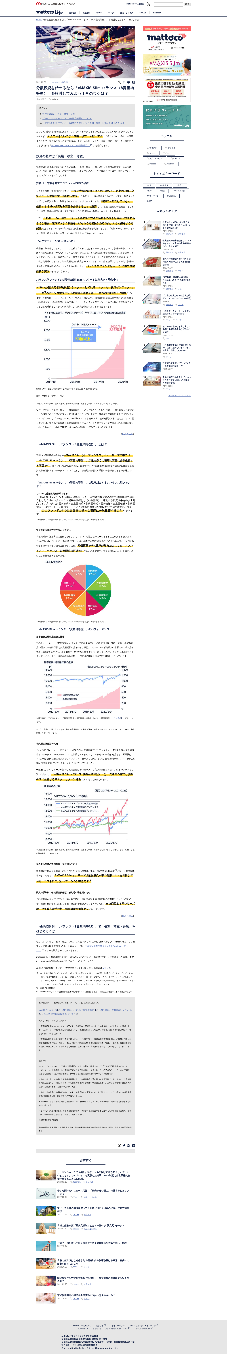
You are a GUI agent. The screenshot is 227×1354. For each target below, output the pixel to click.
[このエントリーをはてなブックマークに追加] (133, 83)
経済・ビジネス (126, 13)
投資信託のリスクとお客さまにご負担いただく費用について (103, 1328)
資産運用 (164, 185)
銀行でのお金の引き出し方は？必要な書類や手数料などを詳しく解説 (177, 329)
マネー (99, 13)
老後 (163, 191)
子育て (180, 185)
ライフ (111, 13)
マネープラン (153, 196)
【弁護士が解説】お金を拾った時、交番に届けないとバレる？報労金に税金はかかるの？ (177, 348)
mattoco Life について (82, 1326)
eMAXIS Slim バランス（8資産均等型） (70, 145)
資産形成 (86, 13)
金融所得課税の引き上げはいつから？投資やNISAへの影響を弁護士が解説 (177, 380)
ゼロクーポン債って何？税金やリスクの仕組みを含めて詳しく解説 (92, 1243)
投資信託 (72, 13)
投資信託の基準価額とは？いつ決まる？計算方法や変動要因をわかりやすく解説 (177, 243)
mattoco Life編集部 (60, 82)
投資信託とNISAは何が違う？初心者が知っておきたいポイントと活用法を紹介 (177, 225)
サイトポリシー (118, 1326)
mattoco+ (157, 13)
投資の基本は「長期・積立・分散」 (59, 114)
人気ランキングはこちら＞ (179, 396)
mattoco (54, 99)
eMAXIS (142, 13)
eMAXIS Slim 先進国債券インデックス (60, 1014)
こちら (116, 718)
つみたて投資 (179, 191)
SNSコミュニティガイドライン (143, 1326)
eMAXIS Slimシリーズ (48, 1010)
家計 (149, 191)
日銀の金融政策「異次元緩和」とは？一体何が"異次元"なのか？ (90, 1225)
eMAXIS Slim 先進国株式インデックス (116, 1010)
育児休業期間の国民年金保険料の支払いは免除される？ (86, 1295)
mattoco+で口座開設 (135, 4)
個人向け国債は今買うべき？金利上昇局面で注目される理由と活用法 (177, 262)
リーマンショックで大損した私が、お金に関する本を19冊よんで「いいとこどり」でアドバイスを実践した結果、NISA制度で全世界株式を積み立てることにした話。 (93, 1175)
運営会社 (99, 1326)
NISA (150, 201)
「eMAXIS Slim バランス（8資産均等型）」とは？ (67, 118)
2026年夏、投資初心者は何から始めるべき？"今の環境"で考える (177, 280)
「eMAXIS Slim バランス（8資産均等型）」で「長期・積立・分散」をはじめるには (83, 123)
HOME (39, 20)
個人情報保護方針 (143, 1328)
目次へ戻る (127, 433)
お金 (149, 185)
